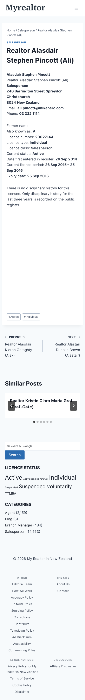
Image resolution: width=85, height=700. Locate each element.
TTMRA (10, 493)
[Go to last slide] (11, 406)
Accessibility (22, 644)
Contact (63, 591)
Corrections (22, 617)
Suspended (11, 487)
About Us (63, 584)
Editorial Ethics (22, 604)
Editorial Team (22, 584)
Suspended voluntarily (45, 486)
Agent (10, 513)
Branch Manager (18, 525)
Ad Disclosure (22, 637)
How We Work (22, 591)
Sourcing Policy (22, 610)
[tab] (34, 422)
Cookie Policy (22, 685)
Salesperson (16, 42)
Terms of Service (22, 678)
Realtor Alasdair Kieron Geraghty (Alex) (18, 346)
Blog (8, 519)
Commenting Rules (21, 650)
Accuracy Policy (22, 597)
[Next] (73, 406)
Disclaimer (22, 692)
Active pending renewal (35, 479)
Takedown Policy (22, 630)
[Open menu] (76, 8)
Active (13, 316)
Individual (31, 316)
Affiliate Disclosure (63, 666)
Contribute (22, 624)
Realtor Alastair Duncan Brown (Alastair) (67, 346)
